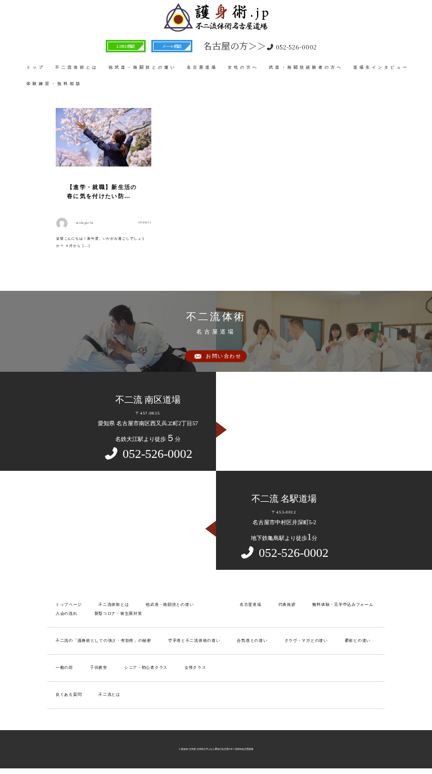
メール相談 (172, 46)
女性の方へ (243, 67)
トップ (35, 67)
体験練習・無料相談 (54, 83)
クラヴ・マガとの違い (306, 640)
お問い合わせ (224, 355)
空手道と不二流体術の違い (194, 640)
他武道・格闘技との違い (143, 67)
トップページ (69, 604)
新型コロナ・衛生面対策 (118, 613)
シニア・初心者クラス (146, 667)
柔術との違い (358, 640)
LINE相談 (125, 46)
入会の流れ (67, 613)
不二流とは (109, 694)
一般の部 (64, 667)
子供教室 (98, 667)
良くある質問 (69, 694)
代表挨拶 (287, 604)
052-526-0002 (260, 45)
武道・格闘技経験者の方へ (306, 67)
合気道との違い (252, 640)
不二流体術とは (76, 67)
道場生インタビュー (381, 67)
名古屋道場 (202, 67)
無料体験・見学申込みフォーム (342, 604)
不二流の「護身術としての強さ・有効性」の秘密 (103, 640)
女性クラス (195, 667)
